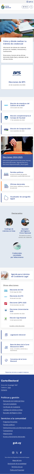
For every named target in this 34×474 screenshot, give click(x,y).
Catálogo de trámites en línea (12, 410)
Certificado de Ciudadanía (11, 407)
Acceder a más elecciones (17, 326)
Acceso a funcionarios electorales (14, 437)
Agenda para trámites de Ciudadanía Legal (20, 275)
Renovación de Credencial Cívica (13, 401)
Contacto (4, 390)
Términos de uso (17, 467)
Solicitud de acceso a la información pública (17, 428)
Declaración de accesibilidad (17, 464)
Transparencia (8, 431)
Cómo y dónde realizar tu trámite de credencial (15, 42)
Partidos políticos (9, 425)
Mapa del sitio (17, 460)
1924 (9, 388)
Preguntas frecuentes (10, 422)
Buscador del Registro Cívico (12, 413)
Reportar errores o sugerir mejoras (17, 372)
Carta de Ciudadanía (9, 404)
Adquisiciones (7, 434)
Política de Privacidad (17, 470)
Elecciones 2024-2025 (13, 157)
